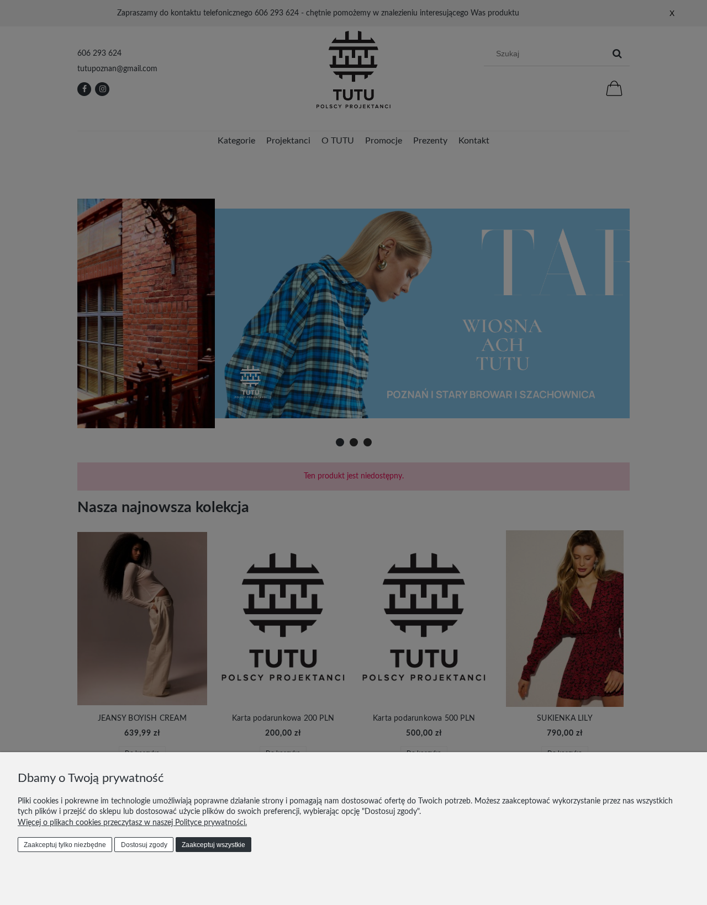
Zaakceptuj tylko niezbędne (65, 845)
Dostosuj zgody (144, 845)
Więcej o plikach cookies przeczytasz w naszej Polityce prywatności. (132, 823)
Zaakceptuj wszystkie (213, 845)
